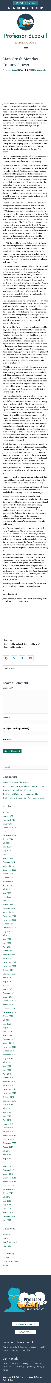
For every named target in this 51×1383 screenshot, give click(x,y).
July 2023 (6, 889)
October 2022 (9, 923)
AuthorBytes (8, 1379)
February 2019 (9, 1081)
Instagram (27, 1363)
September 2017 (9, 1143)
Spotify (42, 1346)
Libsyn (5, 1350)
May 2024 (7, 850)
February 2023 (9, 908)
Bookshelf (6, 1234)
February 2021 (9, 993)
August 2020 (8, 1016)
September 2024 (9, 835)
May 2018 (7, 1116)
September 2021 (9, 973)
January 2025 (8, 823)
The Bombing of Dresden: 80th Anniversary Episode (23, 797)
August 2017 (8, 1147)
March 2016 (8, 1212)
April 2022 (7, 947)
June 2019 (7, 1066)
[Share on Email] (30, 658)
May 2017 (7, 1158)
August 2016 (8, 1193)
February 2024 (9, 862)
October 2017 (8, 1139)
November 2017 (9, 1135)
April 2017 (7, 1162)
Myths (13, 668)
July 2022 (6, 935)
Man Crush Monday (10, 1242)
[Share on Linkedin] (22, 658)
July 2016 (6, 1197)
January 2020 (8, 1043)
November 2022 (9, 920)
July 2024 (6, 843)
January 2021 (8, 997)
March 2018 (8, 1124)
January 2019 (8, 1085)
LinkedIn (18, 1366)
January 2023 (8, 912)
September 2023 (9, 881)
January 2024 (8, 866)
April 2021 (7, 985)
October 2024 (9, 831)
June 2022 (7, 939)
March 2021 (8, 989)
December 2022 (9, 916)
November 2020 (9, 1004)
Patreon (6, 1369)
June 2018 (7, 1112)
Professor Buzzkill (10, 69)
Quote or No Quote (11, 1261)
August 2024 (8, 839)
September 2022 (9, 927)
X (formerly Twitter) (33, 1366)
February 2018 (9, 1127)
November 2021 (9, 966)
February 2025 (9, 820)
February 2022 (9, 954)
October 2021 (8, 970)
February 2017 (8, 1170)
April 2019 (7, 1074)
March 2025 (8, 816)
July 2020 (7, 1020)
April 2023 (7, 900)
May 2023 (7, 896)
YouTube (38, 1363)
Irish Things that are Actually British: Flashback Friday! (24, 786)
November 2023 (9, 873)
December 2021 (9, 962)
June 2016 (7, 1201)
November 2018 (9, 1093)
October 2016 (8, 1185)
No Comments (39, 69)
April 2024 (7, 854)
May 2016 (7, 1204)
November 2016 (9, 1181)
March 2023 (8, 904)
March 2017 (8, 1166)
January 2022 (8, 958)
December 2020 (9, 1000)
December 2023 (9, 870)
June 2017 (7, 1154)
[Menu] (26, 49)
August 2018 (8, 1104)
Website (7, 739)
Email (5, 1363)
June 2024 (7, 846)
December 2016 (9, 1177)
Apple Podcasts (10, 1346)
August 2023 (8, 885)
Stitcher (15, 1350)
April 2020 (7, 1031)
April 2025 (7, 812)
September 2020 (9, 1012)
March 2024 (8, 858)
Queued (6, 1257)
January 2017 (8, 1174)
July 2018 (6, 1108)
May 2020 (7, 1027)
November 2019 (9, 1047)
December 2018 (9, 1089)
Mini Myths (7, 1246)
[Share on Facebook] (6, 658)
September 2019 (9, 1054)
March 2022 (8, 950)
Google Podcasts (28, 1346)
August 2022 (8, 931)
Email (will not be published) (17, 728)
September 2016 (9, 1189)
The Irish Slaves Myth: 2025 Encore (17, 790)
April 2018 (7, 1120)
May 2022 (7, 943)
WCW (5, 1265)
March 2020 (8, 1035)
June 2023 (7, 893)
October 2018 (8, 1097)
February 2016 (9, 1216)
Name (6, 717)
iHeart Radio (26, 1350)
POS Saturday (8, 1253)
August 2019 (8, 1058)
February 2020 (9, 1039)
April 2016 (7, 1208)
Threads (7, 1366)
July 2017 (6, 1151)
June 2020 (7, 1023)
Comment (8, 687)
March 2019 (8, 1077)
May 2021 (7, 981)
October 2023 (9, 877)
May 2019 (7, 1070)
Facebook (14, 1363)
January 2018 (8, 1131)
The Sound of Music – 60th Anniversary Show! (21, 794)
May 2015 (7, 1220)
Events (5, 1238)
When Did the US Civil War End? (16, 782)
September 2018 (9, 1100)
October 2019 (8, 1050)
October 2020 (9, 1008)
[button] (25, 3)
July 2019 (6, 1062)
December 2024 (9, 827)
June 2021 (7, 977)
